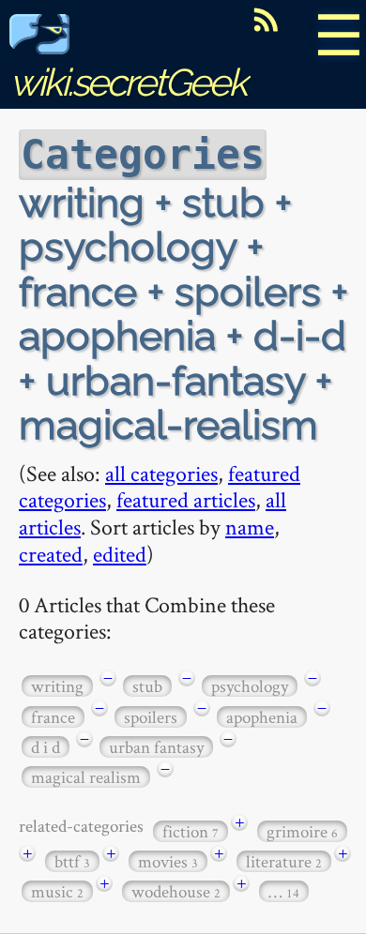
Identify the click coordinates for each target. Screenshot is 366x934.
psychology (249, 686)
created (51, 553)
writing (57, 686)
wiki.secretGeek (127, 82)
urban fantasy (156, 747)
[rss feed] (266, 20)
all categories (161, 473)
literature (284, 861)
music (57, 891)
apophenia (261, 717)
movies (168, 861)
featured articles (185, 499)
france (53, 717)
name (249, 526)
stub (147, 686)
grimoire (302, 831)
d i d (45, 747)
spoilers (150, 717)
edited (119, 553)
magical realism (86, 777)
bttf (72, 861)
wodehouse (176, 891)
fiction (190, 831)
